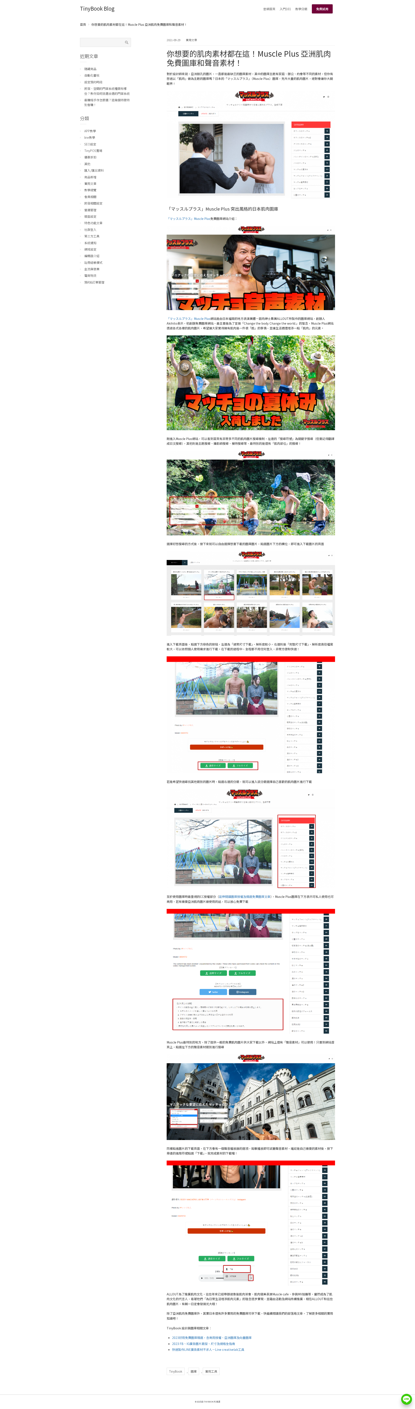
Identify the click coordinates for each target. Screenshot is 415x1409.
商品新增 (90, 177)
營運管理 (90, 210)
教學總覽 (90, 190)
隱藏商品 (90, 69)
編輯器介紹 (91, 256)
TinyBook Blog (97, 8)
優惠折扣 (90, 157)
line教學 (89, 137)
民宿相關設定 (93, 203)
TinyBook (175, 1371)
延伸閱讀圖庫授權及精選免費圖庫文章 (244, 896)
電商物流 (90, 275)
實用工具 (211, 1371)
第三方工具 (91, 236)
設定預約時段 (93, 82)
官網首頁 (269, 9)
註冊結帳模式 (93, 262)
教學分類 (301, 9)
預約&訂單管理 (94, 282)
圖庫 (194, 1371)
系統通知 (90, 243)
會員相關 (90, 197)
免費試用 (322, 9)
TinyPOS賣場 (93, 150)
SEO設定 (90, 144)
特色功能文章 (93, 223)
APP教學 (90, 131)
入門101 (285, 9)
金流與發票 (91, 269)
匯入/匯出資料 (94, 170)
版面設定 (90, 216)
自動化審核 (91, 75)
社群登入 (90, 229)
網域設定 (90, 249)
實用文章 (191, 40)
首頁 (83, 24)
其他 (87, 164)
